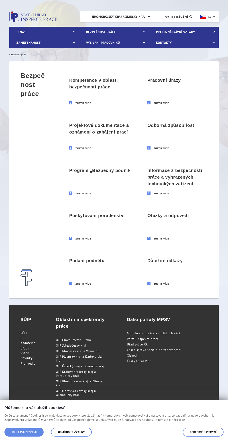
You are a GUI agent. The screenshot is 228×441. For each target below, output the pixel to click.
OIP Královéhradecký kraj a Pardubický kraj (76, 374)
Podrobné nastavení (203, 432)
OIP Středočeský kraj (71, 345)
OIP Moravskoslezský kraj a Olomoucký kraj (76, 393)
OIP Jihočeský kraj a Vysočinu (77, 351)
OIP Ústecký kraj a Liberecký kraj (80, 366)
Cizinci (132, 355)
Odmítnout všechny (71, 432)
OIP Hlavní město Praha (73, 340)
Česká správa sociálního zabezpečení (154, 350)
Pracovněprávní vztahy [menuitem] (175, 32)
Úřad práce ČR (137, 344)
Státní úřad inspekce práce (33, 16)
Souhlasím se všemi (24, 432)
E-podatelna (27, 341)
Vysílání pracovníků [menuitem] (103, 43)
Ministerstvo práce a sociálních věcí (153, 333)
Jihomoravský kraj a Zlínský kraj (119, 17)
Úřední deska (25, 350)
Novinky (26, 358)
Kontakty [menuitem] (164, 43)
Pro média (27, 363)
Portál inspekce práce (143, 339)
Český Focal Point (140, 361)
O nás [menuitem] (21, 32)
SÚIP (23, 333)
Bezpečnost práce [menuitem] (101, 32)
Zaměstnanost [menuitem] (28, 43)
